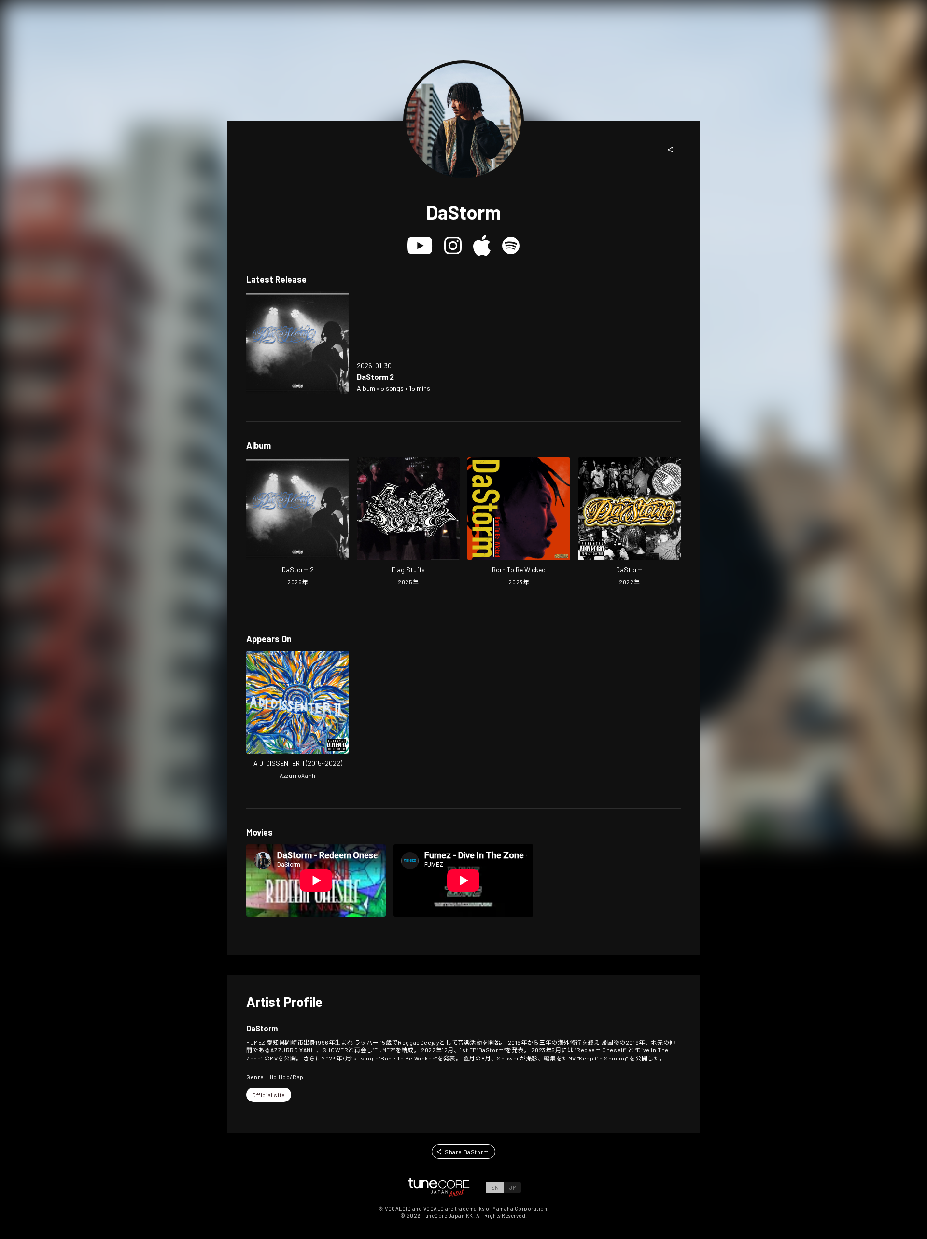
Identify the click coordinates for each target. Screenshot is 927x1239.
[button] (670, 149)
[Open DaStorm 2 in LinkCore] (297, 342)
